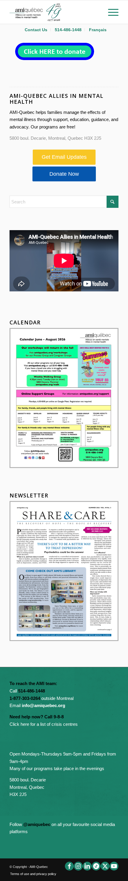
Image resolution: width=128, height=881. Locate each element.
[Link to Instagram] (78, 866)
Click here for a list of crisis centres (44, 724)
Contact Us (36, 29)
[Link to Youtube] (114, 866)
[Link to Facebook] (69, 866)
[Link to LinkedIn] (87, 866)
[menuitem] (36, 29)
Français (98, 29)
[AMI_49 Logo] (53, 12)
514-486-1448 (68, 29)
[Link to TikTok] (96, 866)
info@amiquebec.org (43, 705)
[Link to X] (105, 866)
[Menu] (110, 12)
